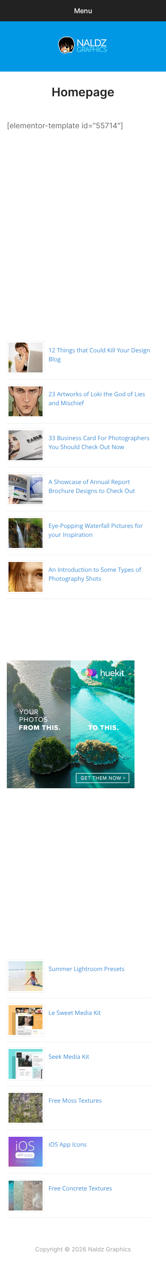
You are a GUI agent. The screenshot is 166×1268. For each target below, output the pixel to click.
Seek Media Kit (69, 1057)
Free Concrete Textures (80, 1188)
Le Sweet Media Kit (75, 1013)
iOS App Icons (68, 1145)
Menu (83, 10)
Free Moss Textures (75, 1101)
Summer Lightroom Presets (86, 969)
